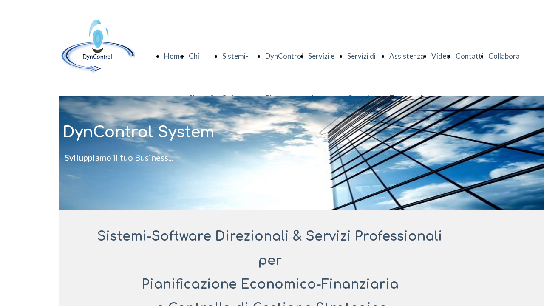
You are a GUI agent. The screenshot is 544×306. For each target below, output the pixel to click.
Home (174, 55)
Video (440, 55)
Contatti (469, 55)
